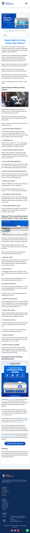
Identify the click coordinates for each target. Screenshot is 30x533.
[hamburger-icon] (26, 3)
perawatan (11, 341)
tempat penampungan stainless (9, 435)
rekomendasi (5, 401)
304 (21, 404)
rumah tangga (9, 190)
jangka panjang (19, 421)
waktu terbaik (17, 143)
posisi (23, 286)
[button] (26, 35)
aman (23, 418)
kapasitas (4, 133)
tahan (3, 411)
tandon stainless (11, 399)
